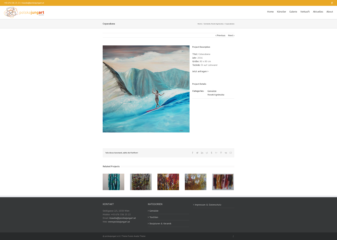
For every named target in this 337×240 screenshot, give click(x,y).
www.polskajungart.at (119, 221)
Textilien (153, 217)
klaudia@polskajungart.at (33, 3)
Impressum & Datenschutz (208, 204)
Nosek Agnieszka (215, 94)
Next (230, 35)
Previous (221, 35)
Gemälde (211, 91)
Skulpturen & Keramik (160, 223)
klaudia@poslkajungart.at (123, 217)
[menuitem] (272, 11)
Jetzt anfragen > (200, 71)
